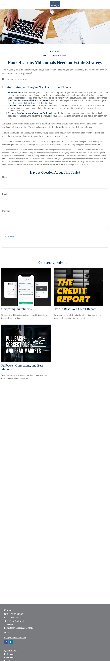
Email (4, 194)
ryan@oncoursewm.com (15, 637)
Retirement (9, 654)
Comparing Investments (16, 309)
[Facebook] (6, 642)
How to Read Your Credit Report (75, 309)
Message (6, 211)
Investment (9, 657)
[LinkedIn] (11, 642)
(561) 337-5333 (18, 614)
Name (5, 177)
